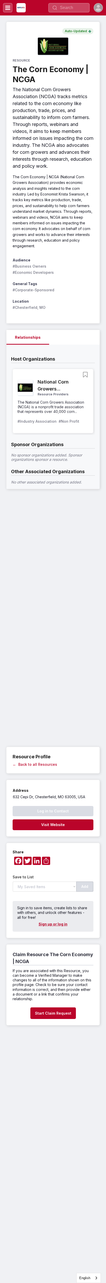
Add (84, 886)
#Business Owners (29, 266)
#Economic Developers (33, 272)
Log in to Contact (53, 811)
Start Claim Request (53, 1013)
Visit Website (53, 824)
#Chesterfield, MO (29, 307)
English (84, 1278)
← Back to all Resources (35, 764)
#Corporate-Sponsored (33, 290)
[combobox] (88, 1278)
